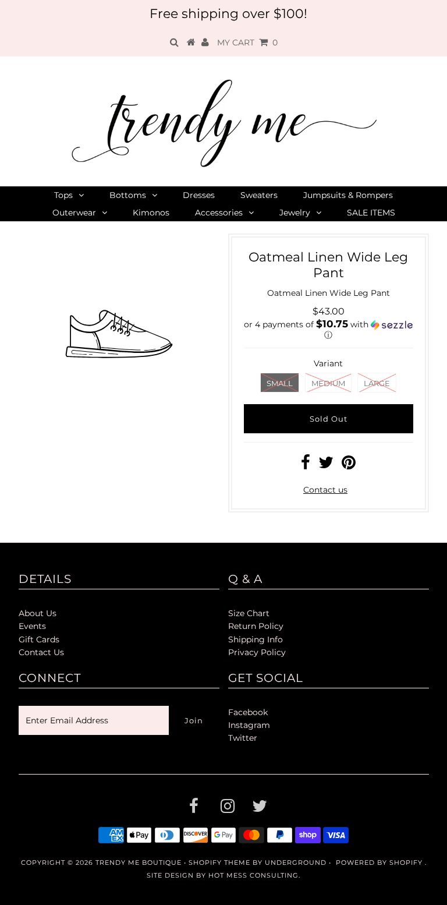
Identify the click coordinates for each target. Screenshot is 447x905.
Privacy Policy (257, 652)
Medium (328, 383)
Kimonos (151, 212)
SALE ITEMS (371, 212)
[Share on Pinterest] (349, 465)
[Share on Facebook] (305, 465)
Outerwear (74, 212)
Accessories (219, 212)
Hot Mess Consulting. (254, 875)
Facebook (248, 712)
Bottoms (127, 195)
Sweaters (259, 195)
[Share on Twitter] (326, 465)
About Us (37, 613)
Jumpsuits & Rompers (348, 195)
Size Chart (248, 613)
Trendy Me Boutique (138, 862)
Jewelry (294, 212)
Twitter (242, 738)
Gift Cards (39, 639)
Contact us (325, 490)
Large (377, 383)
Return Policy (255, 626)
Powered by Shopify (379, 862)
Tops (63, 195)
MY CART (247, 42)
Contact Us (41, 652)
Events (32, 626)
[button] (328, 330)
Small (280, 383)
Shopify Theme (219, 862)
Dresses (199, 195)
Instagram (249, 725)
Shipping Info (255, 639)
